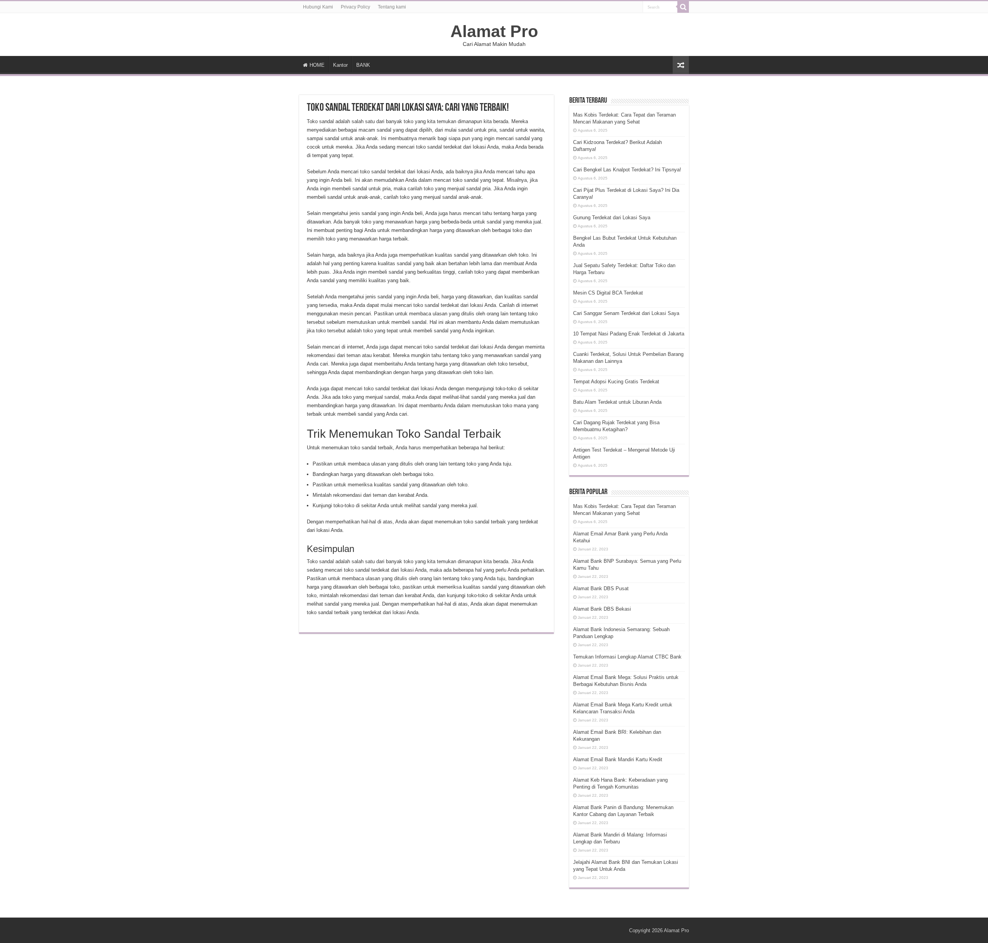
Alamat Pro (494, 31)
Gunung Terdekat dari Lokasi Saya (611, 217)
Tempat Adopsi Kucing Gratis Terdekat (616, 381)
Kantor (340, 65)
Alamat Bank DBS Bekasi (602, 609)
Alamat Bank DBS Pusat (601, 588)
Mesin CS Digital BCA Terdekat (608, 293)
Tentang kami (392, 7)
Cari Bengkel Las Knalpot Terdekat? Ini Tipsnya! (627, 170)
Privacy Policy (355, 7)
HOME (317, 65)
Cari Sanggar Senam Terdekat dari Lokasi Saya (626, 313)
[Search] (683, 7)
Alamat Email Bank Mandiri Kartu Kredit (617, 759)
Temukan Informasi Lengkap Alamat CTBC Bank (627, 657)
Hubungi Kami (318, 7)
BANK (363, 65)
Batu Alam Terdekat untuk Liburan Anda (617, 402)
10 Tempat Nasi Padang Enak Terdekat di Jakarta (628, 334)
